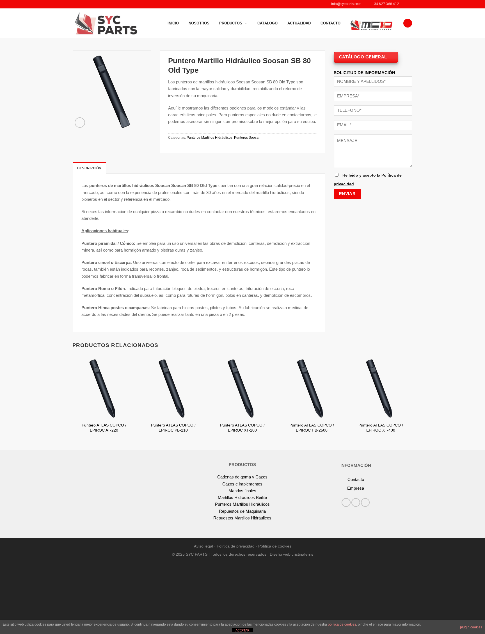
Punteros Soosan (247, 138)
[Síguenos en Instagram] (409, 4)
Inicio (173, 23)
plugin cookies (471, 627)
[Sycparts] (105, 23)
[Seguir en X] (365, 502)
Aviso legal (203, 546)
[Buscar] (407, 23)
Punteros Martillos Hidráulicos (209, 138)
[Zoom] (80, 122)
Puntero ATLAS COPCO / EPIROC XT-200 (242, 427)
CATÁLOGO (267, 23)
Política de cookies (274, 546)
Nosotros (199, 23)
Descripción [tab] (89, 168)
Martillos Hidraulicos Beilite (242, 497)
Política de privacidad (236, 546)
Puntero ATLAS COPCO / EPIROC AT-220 (104, 427)
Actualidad (299, 23)
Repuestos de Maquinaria (242, 511)
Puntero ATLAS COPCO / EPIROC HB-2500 (311, 427)
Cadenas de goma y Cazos (242, 477)
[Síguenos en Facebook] (404, 4)
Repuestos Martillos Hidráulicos (242, 518)
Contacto (330, 23)
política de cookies (342, 624)
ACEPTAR (242, 630)
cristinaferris (302, 554)
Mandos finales (242, 490)
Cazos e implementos (242, 484)
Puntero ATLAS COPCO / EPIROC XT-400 (380, 427)
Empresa (355, 488)
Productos (230, 23)
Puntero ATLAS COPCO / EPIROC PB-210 (173, 427)
